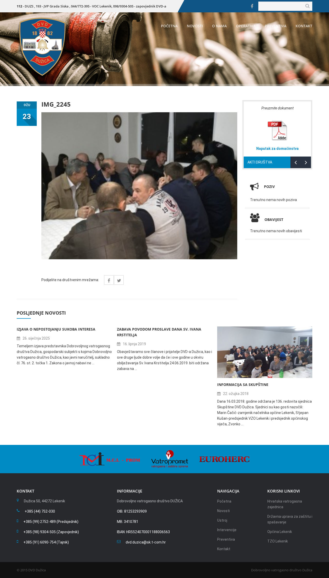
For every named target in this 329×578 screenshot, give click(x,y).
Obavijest (273, 219)
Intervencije (226, 530)
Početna (169, 25)
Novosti (195, 25)
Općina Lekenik (279, 532)
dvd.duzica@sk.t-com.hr (146, 542)
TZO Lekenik (277, 541)
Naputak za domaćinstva (277, 148)
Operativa (245, 25)
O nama (219, 25)
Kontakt (304, 25)
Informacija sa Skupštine (242, 384)
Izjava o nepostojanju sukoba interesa (56, 329)
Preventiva (275, 25)
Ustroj (222, 520)
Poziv (269, 186)
